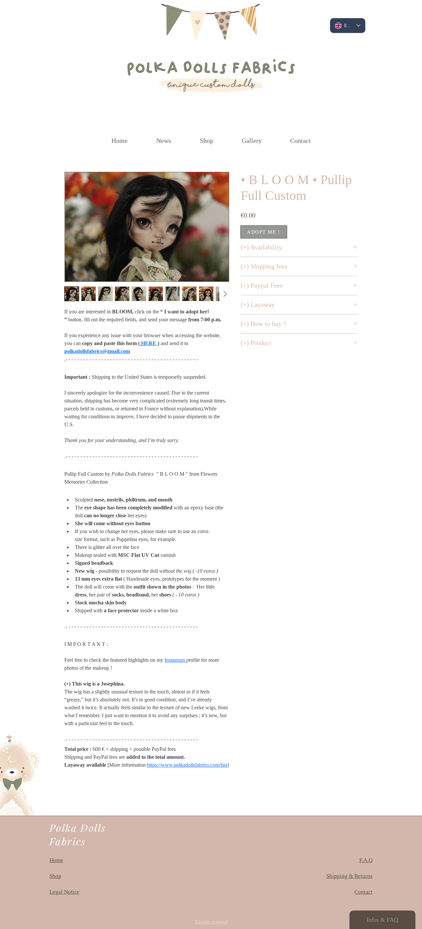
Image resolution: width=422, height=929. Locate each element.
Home (56, 860)
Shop (55, 876)
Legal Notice (64, 892)
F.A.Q (366, 860)
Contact (363, 892)
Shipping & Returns (349, 876)
